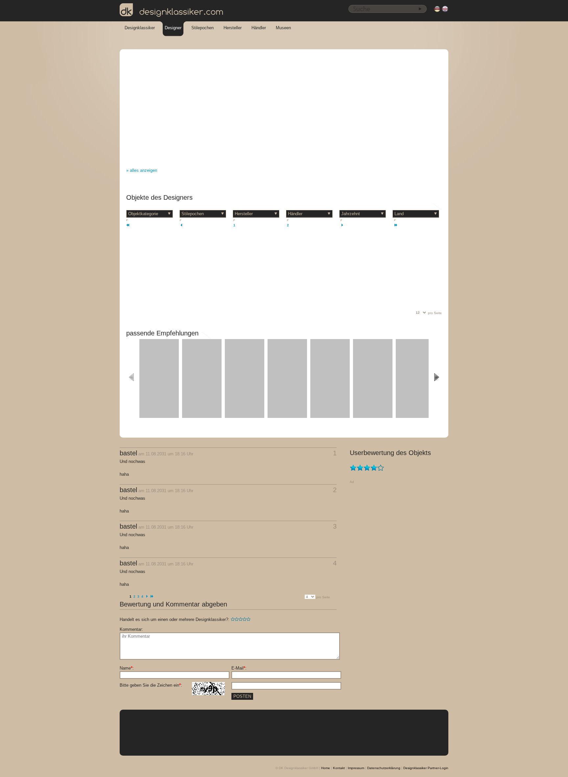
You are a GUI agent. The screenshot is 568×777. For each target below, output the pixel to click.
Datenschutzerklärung (383, 768)
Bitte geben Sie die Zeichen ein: (151, 685)
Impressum (356, 768)
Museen (283, 27)
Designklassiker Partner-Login (425, 768)
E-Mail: (239, 668)
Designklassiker (140, 27)
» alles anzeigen (141, 170)
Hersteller (233, 27)
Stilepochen (202, 27)
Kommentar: (131, 629)
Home (325, 768)
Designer (173, 27)
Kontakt (339, 768)
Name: (127, 668)
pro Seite (435, 313)
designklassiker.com (181, 12)
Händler (258, 27)
